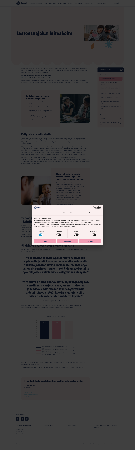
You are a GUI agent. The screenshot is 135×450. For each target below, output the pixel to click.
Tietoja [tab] (91, 212)
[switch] (58, 235)
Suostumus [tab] (44, 213)
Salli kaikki (90, 241)
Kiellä (45, 241)
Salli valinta (67, 241)
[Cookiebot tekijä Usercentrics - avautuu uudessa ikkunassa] (94, 207)
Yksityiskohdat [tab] (67, 212)
